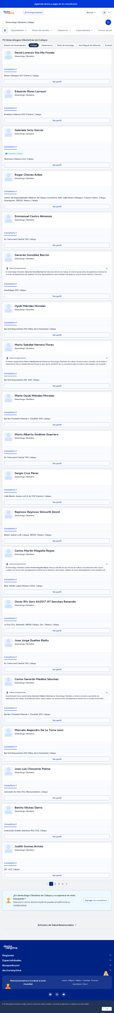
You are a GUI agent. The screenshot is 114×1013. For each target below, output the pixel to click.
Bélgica (72, 980)
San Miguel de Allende (90, 45)
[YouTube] (63, 994)
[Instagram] (57, 994)
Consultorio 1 (10, 69)
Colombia (86, 980)
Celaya (33, 45)
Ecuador (94, 980)
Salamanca (47, 45)
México (78, 980)
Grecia (64, 980)
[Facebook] (50, 994)
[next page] (67, 884)
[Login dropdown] (106, 12)
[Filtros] (5, 30)
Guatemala (77, 984)
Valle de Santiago (65, 45)
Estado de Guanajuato (15, 45)
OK (107, 1009)
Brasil (85, 984)
